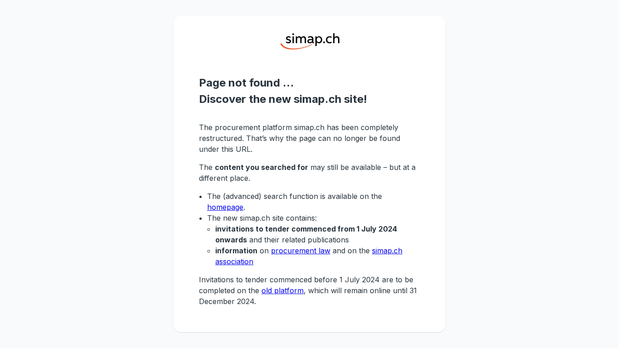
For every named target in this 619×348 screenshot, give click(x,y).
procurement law (300, 250)
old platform (282, 290)
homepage (225, 207)
